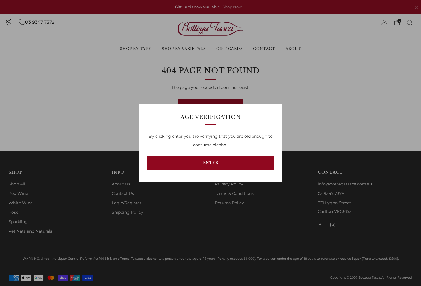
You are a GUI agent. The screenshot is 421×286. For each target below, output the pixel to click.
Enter (210, 163)
